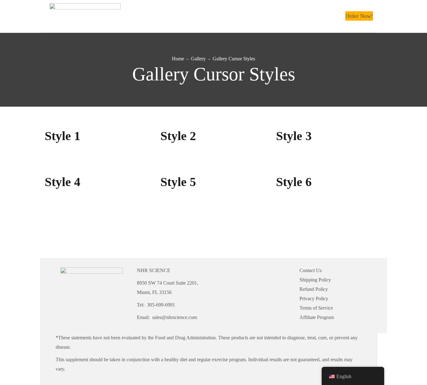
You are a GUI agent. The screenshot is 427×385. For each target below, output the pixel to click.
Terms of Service (316, 308)
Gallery (198, 58)
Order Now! (359, 16)
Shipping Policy (315, 279)
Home (178, 58)
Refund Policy (313, 289)
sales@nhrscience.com (174, 317)
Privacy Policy (313, 298)
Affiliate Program (316, 317)
